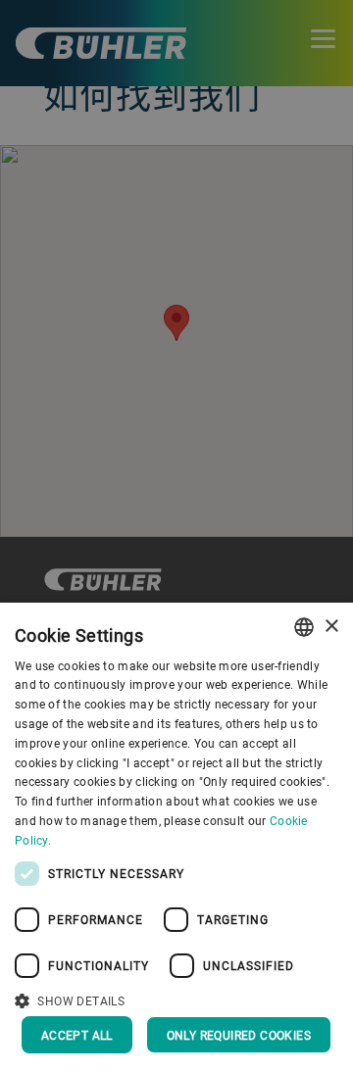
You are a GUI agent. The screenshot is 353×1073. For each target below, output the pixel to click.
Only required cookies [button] (239, 1035)
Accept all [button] (77, 1035)
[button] (176, 998)
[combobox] (304, 627)
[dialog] (176, 838)
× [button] (331, 626)
